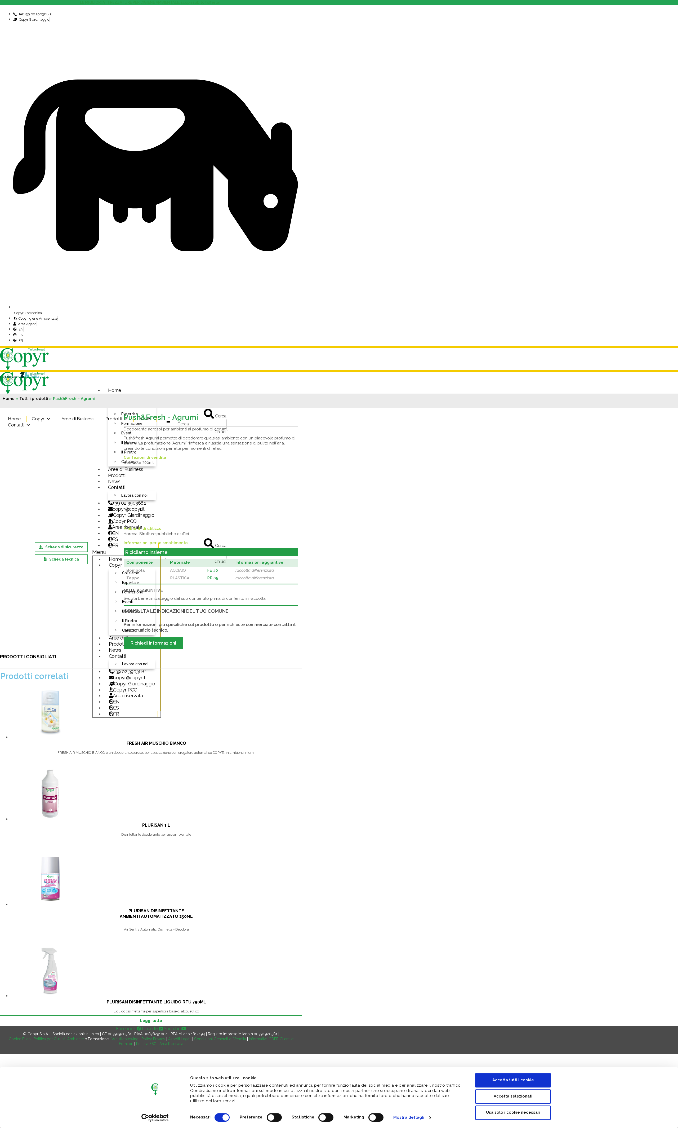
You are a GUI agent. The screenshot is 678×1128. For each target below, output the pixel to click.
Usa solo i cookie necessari (513, 1112)
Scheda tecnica (64, 559)
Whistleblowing (125, 1039)
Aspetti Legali (179, 1039)
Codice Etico (20, 1039)
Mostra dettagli (409, 1117)
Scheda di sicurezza (64, 547)
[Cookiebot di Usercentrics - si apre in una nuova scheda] (155, 1118)
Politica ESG (146, 1044)
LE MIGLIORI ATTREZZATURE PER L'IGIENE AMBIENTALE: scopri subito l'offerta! (151, 2)
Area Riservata (171, 1044)
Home (114, 390)
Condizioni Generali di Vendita (220, 1039)
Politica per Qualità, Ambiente (59, 1039)
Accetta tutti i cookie (513, 1080)
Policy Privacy (153, 1039)
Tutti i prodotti (33, 398)
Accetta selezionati (513, 1096)
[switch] (274, 1117)
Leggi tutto (151, 1021)
